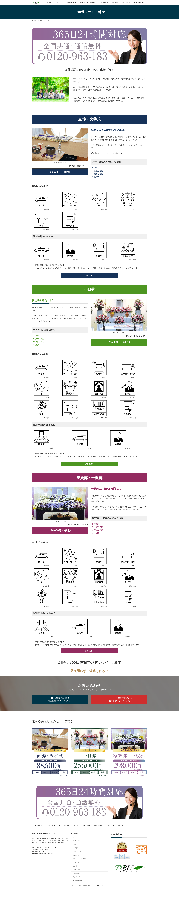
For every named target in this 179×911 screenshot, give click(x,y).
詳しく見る (89, 275)
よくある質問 (76, 862)
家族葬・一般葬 (78, 851)
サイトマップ (76, 877)
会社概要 (75, 866)
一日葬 (76, 848)
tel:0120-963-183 (77, 880)
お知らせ (75, 825)
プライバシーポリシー (54, 825)
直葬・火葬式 (77, 844)
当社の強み (77, 873)
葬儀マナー (111, 825)
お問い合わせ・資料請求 (79, 858)
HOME (74, 837)
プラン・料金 (76, 840)
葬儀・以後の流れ (99, 825)
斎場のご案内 (76, 855)
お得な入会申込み (39, 825)
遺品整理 (66, 825)
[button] (60, 699)
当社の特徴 (77, 869)
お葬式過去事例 (86, 825)
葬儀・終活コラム (123, 825)
